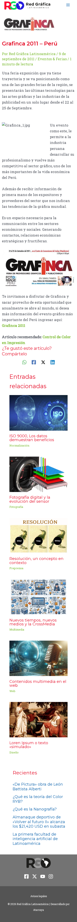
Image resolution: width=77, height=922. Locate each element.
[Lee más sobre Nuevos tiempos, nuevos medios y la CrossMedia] (38, 596)
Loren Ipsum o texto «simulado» (28, 744)
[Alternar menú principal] (68, 5)
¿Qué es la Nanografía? (35, 809)
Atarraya (38, 909)
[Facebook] (34, 361)
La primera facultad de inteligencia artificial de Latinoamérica (35, 839)
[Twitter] (43, 361)
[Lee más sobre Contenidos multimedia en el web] (38, 658)
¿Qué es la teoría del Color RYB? (38, 799)
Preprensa (16, 568)
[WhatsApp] (24, 361)
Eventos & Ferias (52, 59)
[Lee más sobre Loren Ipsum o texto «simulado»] (38, 719)
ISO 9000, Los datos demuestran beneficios (31, 437)
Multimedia (16, 629)
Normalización (19, 445)
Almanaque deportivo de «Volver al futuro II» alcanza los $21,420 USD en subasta (39, 822)
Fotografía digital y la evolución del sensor (29, 499)
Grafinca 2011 (13, 325)
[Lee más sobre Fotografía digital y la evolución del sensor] (38, 474)
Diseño (14, 752)
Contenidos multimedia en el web (37, 683)
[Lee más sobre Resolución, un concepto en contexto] (38, 535)
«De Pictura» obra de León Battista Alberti (38, 786)
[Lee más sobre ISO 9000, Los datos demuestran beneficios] (38, 412)
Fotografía (16, 507)
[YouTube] (43, 876)
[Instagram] (51, 876)
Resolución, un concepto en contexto (36, 560)
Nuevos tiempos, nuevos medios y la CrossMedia (33, 622)
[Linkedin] (52, 361)
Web (12, 691)
